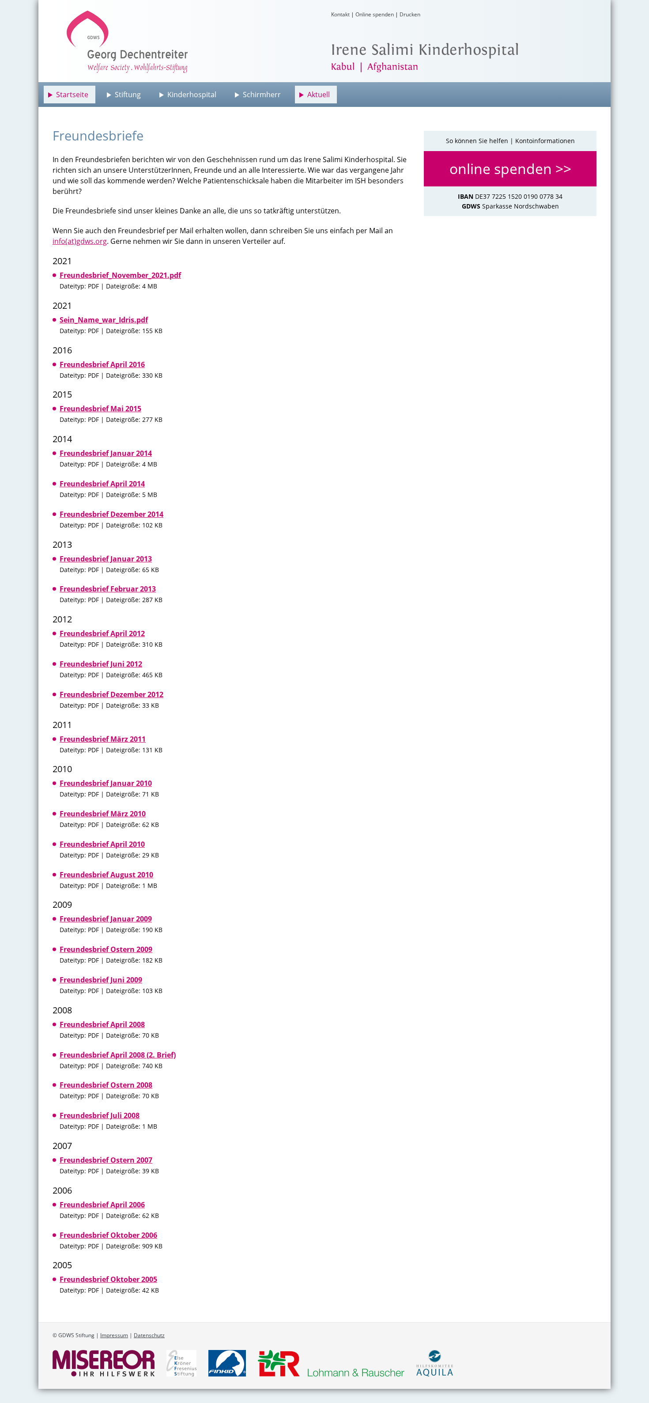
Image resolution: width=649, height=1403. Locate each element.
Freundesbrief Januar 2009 (106, 919)
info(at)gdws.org (80, 241)
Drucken (410, 14)
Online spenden (374, 14)
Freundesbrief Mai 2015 (100, 408)
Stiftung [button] (128, 94)
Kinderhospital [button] (191, 94)
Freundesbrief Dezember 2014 (111, 514)
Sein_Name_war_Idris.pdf (104, 320)
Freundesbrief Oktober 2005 (108, 1279)
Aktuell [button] (318, 94)
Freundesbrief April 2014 (102, 484)
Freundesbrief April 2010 (102, 844)
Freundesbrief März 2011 (103, 739)
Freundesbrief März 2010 (103, 814)
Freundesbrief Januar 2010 (106, 783)
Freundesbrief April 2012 (102, 633)
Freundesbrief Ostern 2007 (106, 1160)
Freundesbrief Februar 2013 (108, 589)
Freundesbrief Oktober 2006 (108, 1235)
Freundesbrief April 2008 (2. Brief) (118, 1055)
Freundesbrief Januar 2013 (106, 559)
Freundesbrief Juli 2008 (100, 1115)
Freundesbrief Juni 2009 (101, 980)
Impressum (114, 1335)
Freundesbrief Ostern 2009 (106, 949)
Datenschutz (149, 1335)
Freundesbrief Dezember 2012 (111, 694)
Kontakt (340, 14)
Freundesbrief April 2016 (102, 364)
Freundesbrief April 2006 (102, 1205)
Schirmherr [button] (262, 94)
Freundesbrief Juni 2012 (101, 664)
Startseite (72, 94)
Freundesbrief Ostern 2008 (106, 1085)
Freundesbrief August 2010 (106, 875)
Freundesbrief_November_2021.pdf (120, 275)
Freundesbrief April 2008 (102, 1024)
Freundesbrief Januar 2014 (106, 453)
